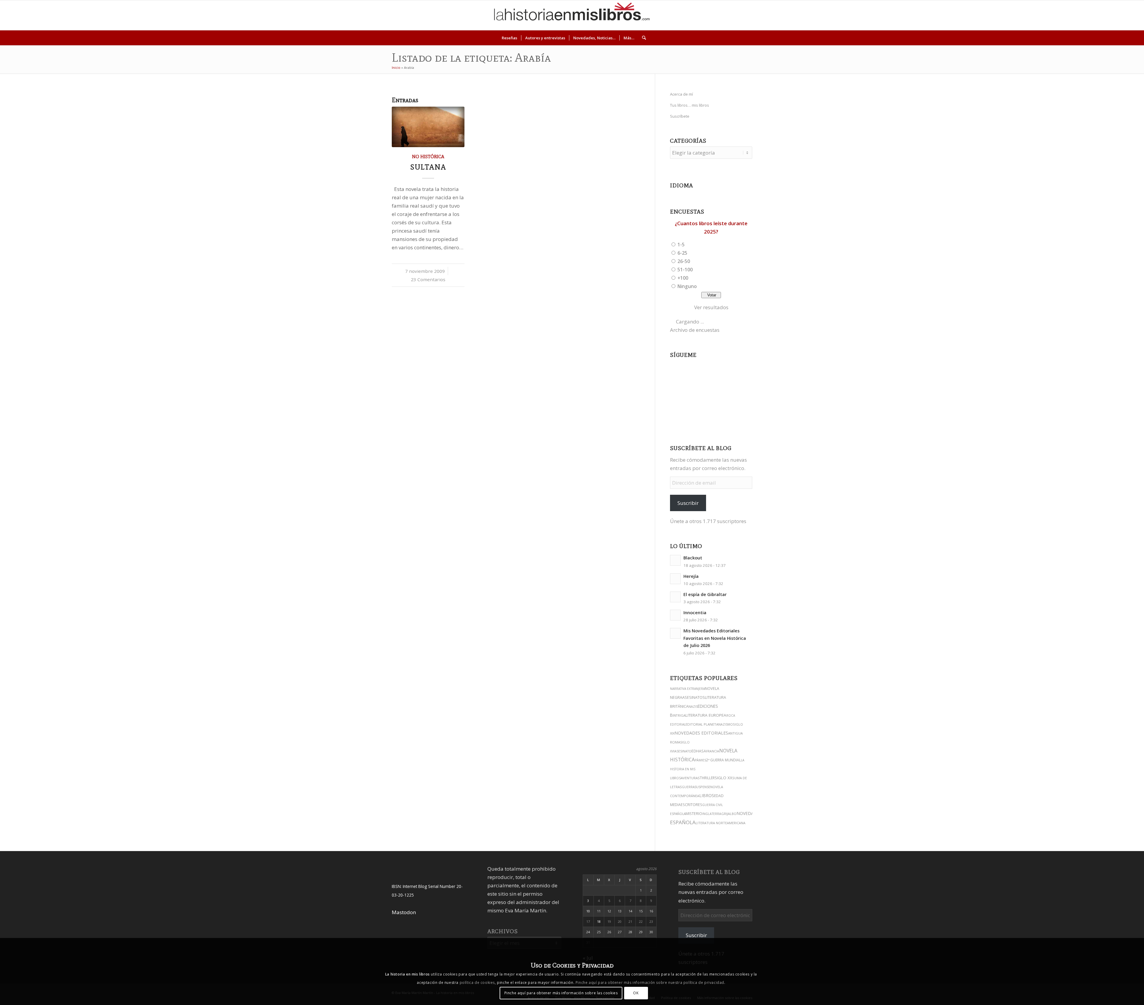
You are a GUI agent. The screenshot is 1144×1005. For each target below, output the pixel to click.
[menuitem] (509, 37)
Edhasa (698, 751)
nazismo (725, 724)
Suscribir (688, 503)
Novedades (749, 813)
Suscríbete (679, 116)
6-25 (682, 253)
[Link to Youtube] (1089, 15)
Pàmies (700, 760)
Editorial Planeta (702, 724)
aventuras (690, 778)
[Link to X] (1071, 15)
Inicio (396, 67)
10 (588, 911)
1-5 (681, 244)
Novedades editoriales (701, 733)
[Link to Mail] (1107, 15)
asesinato (682, 751)
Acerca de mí (681, 94)
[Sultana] (428, 127)
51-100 (685, 269)
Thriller (707, 777)
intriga (679, 715)
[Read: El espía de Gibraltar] (675, 597)
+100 (682, 278)
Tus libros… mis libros (689, 105)
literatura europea (706, 715)
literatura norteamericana (720, 823)
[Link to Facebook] (1098, 15)
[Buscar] (642, 37)
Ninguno (687, 286)
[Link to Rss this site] (1116, 15)
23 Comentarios (428, 279)
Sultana (428, 167)
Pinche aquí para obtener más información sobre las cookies (561, 992)
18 (599, 921)
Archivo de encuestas (694, 329)
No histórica (428, 156)
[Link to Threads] (1080, 15)
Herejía (691, 576)
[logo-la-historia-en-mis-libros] (572, 15)
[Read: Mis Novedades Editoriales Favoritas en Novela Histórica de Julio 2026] (675, 633)
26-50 (683, 261)
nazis (693, 706)
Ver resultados (711, 307)
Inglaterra (711, 814)
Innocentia (694, 612)
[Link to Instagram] (1062, 15)
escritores (691, 804)
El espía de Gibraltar (705, 594)
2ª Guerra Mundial (723, 760)
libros (706, 795)
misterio (694, 813)
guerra (688, 787)
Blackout (692, 558)
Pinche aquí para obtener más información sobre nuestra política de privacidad (650, 982)
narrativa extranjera (687, 689)
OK (635, 992)
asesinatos (693, 697)
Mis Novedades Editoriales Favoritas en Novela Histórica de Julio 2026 (714, 638)
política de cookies (477, 982)
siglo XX (723, 777)
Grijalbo (728, 813)
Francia (712, 751)
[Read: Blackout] (675, 560)
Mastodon (404, 912)
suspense (702, 787)
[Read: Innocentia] (675, 615)
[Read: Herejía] (675, 578)
